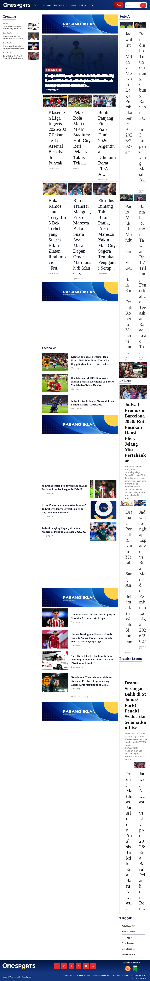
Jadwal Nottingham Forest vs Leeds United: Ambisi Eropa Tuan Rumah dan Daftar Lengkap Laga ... (91, 638)
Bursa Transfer (7, 33)
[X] (78, 966)
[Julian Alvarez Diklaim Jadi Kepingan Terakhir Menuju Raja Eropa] (33, 46)
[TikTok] (71, 966)
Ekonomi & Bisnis (53, 70)
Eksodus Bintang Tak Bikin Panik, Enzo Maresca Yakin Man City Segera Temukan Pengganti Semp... (107, 234)
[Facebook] (57, 966)
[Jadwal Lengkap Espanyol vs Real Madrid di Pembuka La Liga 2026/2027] (103, 531)
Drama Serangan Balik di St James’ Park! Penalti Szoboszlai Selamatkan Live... (135, 705)
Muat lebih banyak (78, 697)
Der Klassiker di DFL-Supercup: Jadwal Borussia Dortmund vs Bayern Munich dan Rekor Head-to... (92, 382)
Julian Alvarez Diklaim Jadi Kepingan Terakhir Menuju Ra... (14, 47)
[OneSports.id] (17, 5)
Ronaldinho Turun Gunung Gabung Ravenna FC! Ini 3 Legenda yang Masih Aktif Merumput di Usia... (91, 681)
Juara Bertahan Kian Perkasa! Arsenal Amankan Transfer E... (13, 37)
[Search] (143, 5)
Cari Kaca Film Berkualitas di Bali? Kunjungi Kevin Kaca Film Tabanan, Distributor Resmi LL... (92, 659)
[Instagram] (64, 966)
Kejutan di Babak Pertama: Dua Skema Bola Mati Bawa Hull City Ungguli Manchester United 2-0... (90, 360)
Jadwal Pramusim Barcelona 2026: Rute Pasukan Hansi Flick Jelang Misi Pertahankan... (135, 432)
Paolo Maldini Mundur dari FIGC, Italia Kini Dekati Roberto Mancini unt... (128, 279)
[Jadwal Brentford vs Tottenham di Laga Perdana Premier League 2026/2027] (103, 489)
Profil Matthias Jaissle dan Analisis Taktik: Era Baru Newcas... (129, 841)
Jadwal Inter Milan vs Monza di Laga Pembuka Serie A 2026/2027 (128, 90)
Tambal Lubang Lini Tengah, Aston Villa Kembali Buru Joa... (14, 57)
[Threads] (93, 966)
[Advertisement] (80, 319)
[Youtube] (86, 966)
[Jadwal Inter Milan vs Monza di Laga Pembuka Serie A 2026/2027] (55, 404)
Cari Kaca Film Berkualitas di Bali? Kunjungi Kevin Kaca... (13, 27)
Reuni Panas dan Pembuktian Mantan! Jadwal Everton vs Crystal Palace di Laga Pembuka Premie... (64, 509)
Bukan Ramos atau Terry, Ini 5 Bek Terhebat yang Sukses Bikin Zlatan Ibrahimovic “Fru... (57, 234)
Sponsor (5, 23)
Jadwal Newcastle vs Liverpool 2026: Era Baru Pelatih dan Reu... (142, 841)
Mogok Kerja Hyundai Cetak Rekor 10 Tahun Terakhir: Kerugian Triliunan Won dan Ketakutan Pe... (79, 80)
